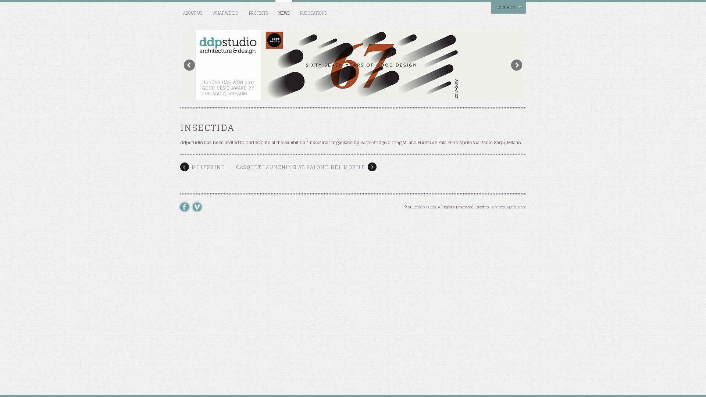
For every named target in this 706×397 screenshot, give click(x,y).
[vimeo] (199, 207)
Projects (258, 13)
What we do (225, 13)
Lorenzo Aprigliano (508, 207)
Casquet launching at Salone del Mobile (300, 167)
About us (192, 13)
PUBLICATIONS (313, 13)
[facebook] (186, 207)
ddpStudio (427, 207)
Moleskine (208, 167)
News (283, 13)
